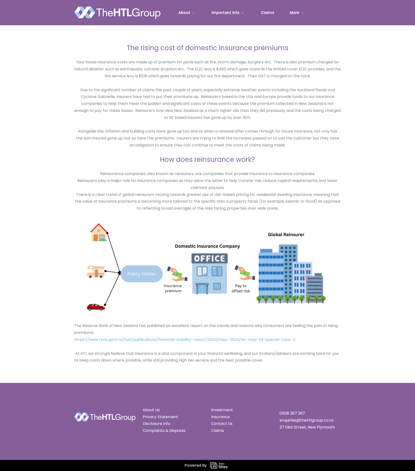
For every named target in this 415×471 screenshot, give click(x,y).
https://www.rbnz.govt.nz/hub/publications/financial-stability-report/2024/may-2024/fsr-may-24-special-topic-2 (184, 339)
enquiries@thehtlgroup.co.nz (307, 420)
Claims (217, 430)
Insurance (220, 417)
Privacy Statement (160, 417)
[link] (207, 220)
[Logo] (117, 12)
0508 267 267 (292, 413)
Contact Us (221, 423)
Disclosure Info (156, 423)
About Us (151, 410)
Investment (222, 410)
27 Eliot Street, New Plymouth (308, 427)
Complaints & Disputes (164, 430)
